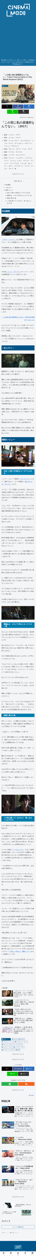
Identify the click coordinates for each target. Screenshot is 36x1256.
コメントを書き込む (18, 1227)
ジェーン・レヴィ (7, 1047)
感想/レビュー (9, 190)
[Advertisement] (18, 39)
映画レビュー (7, 1039)
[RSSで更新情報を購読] (26, 1084)
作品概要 (7, 184)
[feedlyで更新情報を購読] (9, 1084)
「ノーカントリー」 (18, 849)
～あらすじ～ (9, 187)
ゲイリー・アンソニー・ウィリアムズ (12, 1044)
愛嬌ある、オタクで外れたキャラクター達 (19, 195)
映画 (18, 1050)
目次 (15, 181)
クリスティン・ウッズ (21, 1041)
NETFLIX (22, 1039)
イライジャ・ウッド (8, 1041)
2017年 (15, 1039)
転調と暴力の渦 (11, 198)
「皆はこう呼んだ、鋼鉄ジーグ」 (20, 951)
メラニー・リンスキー (8, 1050)
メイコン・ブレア (19, 1047)
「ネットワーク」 (25, 479)
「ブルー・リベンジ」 (8, 239)
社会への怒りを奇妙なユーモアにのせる (18, 192)
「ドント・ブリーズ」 (13, 271)
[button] (23, 112)
